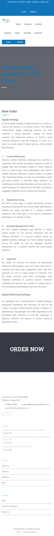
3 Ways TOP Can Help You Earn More (18, 447)
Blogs (17, 33)
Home (18, 24)
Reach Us (38, 33)
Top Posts (27, 33)
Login (8, 42)
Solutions (7, 33)
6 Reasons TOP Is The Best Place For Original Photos (24, 430)
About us (27, 24)
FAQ (3, 501)
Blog (3, 483)
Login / (24, 12)
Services (38, 24)
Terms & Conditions (9, 506)
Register (33, 12)
